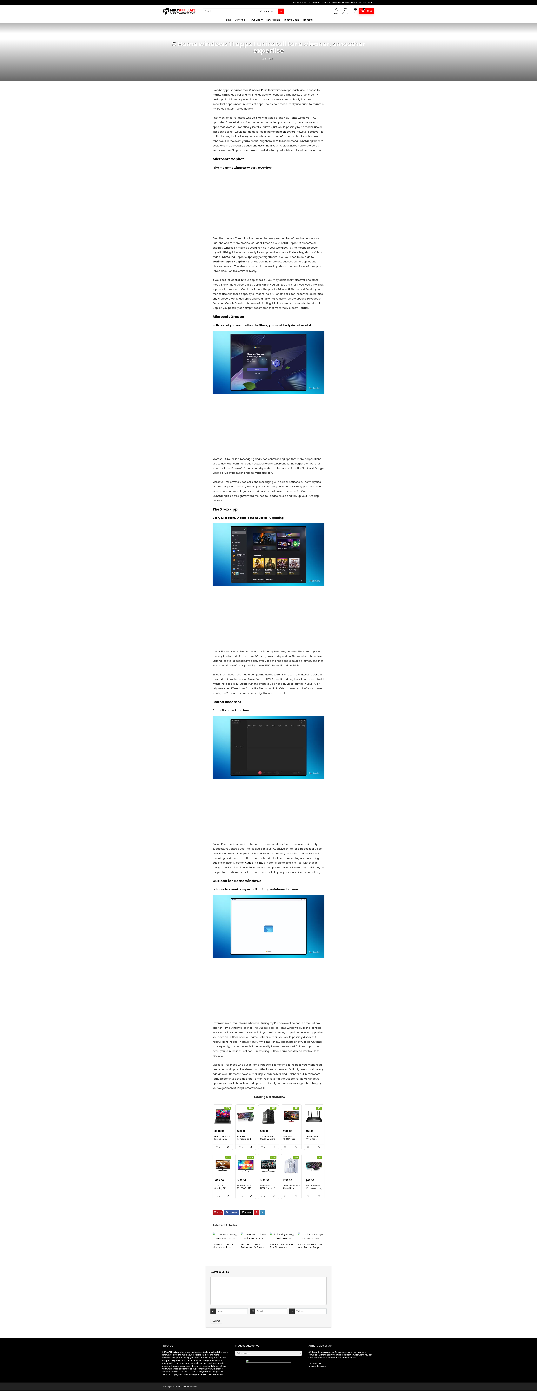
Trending (308, 19)
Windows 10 (240, 122)
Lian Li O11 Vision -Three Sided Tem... (291, 1188)
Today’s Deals (291, 19)
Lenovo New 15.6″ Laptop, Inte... (222, 1137)
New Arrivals (273, 19)
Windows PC (257, 90)
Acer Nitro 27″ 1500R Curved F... (268, 1187)
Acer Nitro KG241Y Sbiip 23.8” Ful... (289, 1139)
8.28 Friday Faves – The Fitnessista (281, 1246)
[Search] (281, 11)
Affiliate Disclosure (317, 1366)
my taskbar (268, 99)
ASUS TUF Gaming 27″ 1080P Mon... (220, 1188)
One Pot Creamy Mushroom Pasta (223, 1246)
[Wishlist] (345, 10)
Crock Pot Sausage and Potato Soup (310, 1246)
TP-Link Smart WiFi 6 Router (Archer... (312, 1139)
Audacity (250, 862)
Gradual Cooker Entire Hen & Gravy (252, 1246)
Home (227, 19)
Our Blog (255, 19)
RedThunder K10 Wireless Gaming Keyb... (314, 1188)
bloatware (289, 131)
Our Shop (240, 19)
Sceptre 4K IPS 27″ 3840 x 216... (244, 1187)
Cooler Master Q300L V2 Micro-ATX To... (268, 1139)
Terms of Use (315, 1363)
